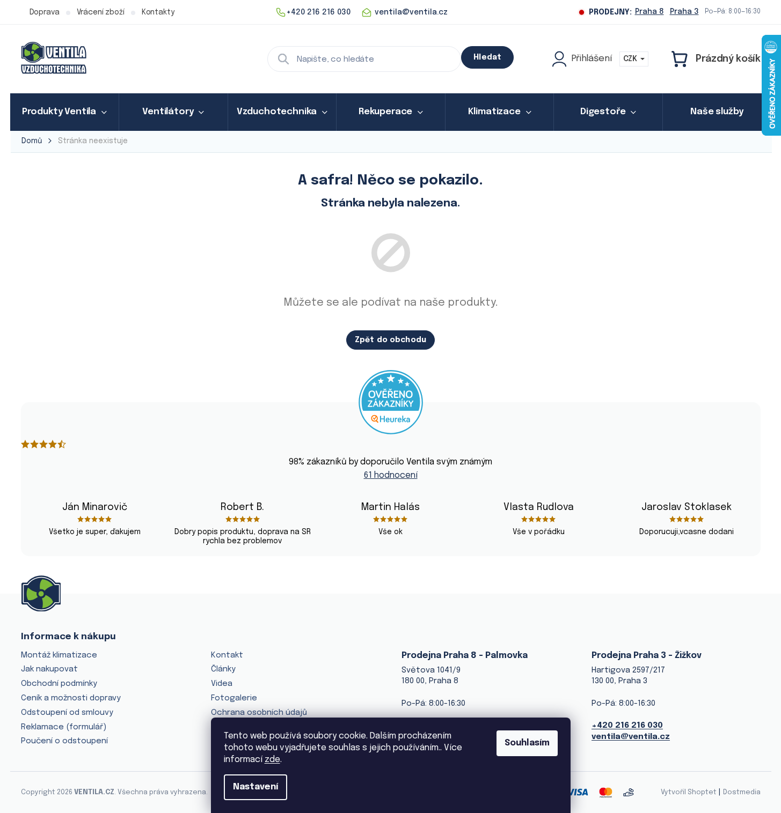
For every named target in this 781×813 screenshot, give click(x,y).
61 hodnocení (391, 475)
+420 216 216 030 (627, 725)
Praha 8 (649, 12)
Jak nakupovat (49, 669)
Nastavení (255, 787)
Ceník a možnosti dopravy (71, 698)
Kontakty (158, 12)
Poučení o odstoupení (64, 741)
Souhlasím (527, 743)
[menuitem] (64, 112)
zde (272, 759)
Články (223, 669)
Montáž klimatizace (59, 655)
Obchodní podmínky (59, 683)
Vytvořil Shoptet (689, 792)
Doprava (45, 12)
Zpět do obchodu (390, 340)
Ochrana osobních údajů (259, 712)
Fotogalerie (234, 698)
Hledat (487, 57)
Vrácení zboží (101, 12)
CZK (631, 59)
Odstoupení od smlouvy (67, 712)
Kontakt (227, 655)
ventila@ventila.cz (631, 737)
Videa (221, 683)
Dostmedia (742, 792)
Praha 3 (684, 12)
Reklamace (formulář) (63, 727)
